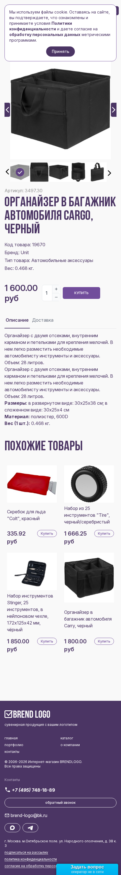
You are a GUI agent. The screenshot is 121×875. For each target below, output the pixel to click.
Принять (60, 51)
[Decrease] (56, 297)
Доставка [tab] (42, 320)
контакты (12, 751)
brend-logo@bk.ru (29, 815)
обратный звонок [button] (60, 802)
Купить (81, 293)
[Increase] (56, 289)
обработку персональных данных (44, 34)
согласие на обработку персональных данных (44, 866)
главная (11, 738)
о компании (70, 745)
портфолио (14, 745)
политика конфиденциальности (31, 859)
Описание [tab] (17, 320)
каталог (66, 738)
